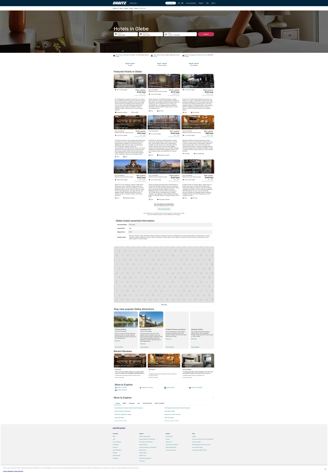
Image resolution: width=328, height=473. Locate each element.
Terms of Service (18, 471)
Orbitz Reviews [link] (142, 450)
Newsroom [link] (115, 447)
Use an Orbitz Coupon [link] (197, 447)
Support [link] (194, 436)
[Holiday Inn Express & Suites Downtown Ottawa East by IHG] (164, 137)
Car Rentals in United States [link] (146, 441)
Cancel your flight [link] (196, 441)
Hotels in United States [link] (144, 436)
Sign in (213, 3)
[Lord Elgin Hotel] (164, 94)
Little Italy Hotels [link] (169, 417)
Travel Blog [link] (142, 461)
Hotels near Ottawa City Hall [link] (172, 414)
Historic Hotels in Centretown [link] (122, 411)
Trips (207, 3)
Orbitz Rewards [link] (116, 455)
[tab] (117, 403)
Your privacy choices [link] (171, 450)
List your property (191, 3)
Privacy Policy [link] (169, 436)
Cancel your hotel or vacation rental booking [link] (202, 439)
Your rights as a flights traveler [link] (199, 450)
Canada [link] (126, 8)
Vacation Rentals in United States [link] (147, 439)
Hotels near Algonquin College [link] (122, 414)
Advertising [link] (115, 458)
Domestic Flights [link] (143, 444)
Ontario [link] (131, 8)
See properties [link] (119, 347)
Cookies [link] (168, 439)
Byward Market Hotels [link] (120, 421)
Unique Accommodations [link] (145, 458)
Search (206, 34)
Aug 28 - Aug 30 (194, 63)
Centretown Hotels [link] (170, 411)
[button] (164, 397)
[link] (127, 388)
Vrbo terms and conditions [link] (172, 444)
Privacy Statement (8, 471)
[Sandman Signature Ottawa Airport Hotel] (164, 180)
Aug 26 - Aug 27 (130, 63)
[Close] (325, 469)
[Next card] (213, 64)
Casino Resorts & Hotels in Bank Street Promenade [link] (128, 408)
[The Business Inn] (130, 94)
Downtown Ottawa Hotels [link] (172, 421)
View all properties (164, 209)
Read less (117, 340)
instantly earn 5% (201, 55)
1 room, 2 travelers (174, 35)
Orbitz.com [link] (115, 8)
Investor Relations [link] (117, 450)
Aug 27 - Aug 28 (162, 63)
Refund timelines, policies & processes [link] (201, 444)
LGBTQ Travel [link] (142, 455)
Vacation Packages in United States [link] (147, 447)
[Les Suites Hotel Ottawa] (197, 94)
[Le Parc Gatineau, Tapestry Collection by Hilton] (130, 180)
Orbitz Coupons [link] (143, 452)
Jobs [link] (114, 439)
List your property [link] (117, 441)
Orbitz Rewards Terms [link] (171, 447)
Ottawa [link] (136, 8)
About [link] (114, 436)
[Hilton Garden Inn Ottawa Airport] (197, 180)
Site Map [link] (115, 452)
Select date (121, 35)
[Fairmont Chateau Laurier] (130, 137)
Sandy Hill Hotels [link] (119, 417)
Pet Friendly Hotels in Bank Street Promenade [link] (177, 408)
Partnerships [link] (116, 444)
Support (201, 3)
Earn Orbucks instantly (122, 55)
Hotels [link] (121, 8)
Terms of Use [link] (169, 441)
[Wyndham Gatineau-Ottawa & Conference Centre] (197, 137)
